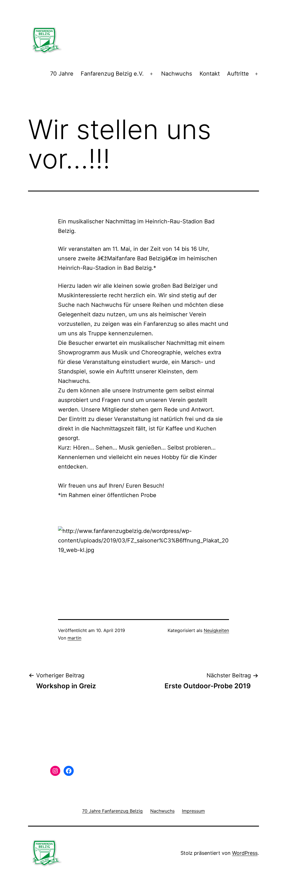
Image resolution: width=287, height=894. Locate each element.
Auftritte (238, 73)
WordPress (245, 853)
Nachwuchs (176, 73)
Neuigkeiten (216, 630)
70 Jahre (61, 73)
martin (74, 638)
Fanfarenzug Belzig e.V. (112, 73)
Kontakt (210, 73)
